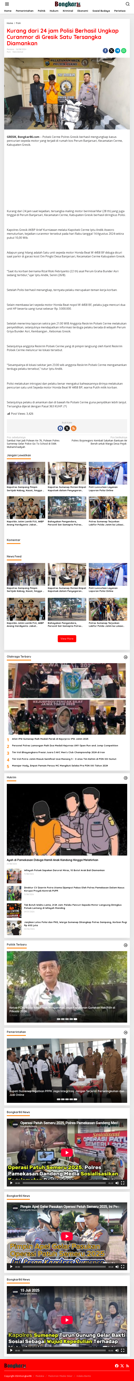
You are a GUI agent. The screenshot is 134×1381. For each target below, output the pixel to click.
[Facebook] (60, 428)
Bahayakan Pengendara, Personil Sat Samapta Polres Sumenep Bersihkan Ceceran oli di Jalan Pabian (66, 523)
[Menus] (7, 4)
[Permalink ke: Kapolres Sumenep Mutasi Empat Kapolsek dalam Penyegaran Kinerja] (67, 473)
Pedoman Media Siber (60, 1376)
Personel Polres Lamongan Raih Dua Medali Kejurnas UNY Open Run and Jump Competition (65, 745)
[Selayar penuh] (122, 1183)
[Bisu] (117, 1183)
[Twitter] (67, 428)
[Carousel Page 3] (67, 1019)
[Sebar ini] (105, 50)
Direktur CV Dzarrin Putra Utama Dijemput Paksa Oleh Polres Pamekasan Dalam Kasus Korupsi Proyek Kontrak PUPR (74, 889)
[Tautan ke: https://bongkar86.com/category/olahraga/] (126, 657)
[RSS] (73, 428)
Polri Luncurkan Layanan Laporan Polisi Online (103, 489)
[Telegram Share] (117, 50)
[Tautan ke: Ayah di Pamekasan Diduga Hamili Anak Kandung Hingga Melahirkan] (67, 819)
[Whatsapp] (123, 50)
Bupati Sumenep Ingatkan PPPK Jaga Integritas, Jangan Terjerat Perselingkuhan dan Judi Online (66, 1093)
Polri (9, 52)
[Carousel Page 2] (63, 1019)
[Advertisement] (67, 182)
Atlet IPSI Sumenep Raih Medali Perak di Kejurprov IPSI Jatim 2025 (50, 738)
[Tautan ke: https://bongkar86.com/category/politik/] (126, 945)
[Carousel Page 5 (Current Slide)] (75, 1019)
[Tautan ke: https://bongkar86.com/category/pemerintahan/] (126, 1032)
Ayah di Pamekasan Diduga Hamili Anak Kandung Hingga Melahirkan (52, 860)
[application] (67, 1153)
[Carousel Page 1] (58, 1019)
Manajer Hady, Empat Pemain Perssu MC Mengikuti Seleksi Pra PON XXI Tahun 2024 (60, 765)
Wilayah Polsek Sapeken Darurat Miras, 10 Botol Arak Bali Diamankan (64, 870)
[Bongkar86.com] (68, 3)
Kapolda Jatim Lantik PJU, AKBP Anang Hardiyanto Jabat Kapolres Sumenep (25, 523)
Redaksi (40, 1376)
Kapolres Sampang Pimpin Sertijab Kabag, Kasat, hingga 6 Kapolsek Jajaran (25, 489)
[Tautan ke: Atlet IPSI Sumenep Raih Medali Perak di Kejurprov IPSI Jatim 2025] (67, 699)
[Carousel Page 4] (71, 1019)
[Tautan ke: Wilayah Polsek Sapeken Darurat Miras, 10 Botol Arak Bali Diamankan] (14, 875)
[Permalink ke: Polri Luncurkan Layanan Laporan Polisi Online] (108, 473)
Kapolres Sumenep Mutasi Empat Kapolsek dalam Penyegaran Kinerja (67, 489)
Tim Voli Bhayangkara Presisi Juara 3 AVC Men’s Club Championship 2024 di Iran (58, 752)
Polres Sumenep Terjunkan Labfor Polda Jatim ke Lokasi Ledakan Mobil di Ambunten (106, 523)
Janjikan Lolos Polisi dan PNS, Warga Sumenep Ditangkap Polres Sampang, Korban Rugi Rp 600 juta (75, 924)
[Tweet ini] (111, 50)
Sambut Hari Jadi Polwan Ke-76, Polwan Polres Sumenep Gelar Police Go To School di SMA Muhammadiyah (33, 442)
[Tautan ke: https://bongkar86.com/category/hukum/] (126, 778)
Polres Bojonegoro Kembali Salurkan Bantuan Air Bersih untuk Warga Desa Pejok (99, 440)
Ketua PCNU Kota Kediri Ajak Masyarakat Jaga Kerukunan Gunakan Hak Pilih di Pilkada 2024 (62, 1009)
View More (67, 638)
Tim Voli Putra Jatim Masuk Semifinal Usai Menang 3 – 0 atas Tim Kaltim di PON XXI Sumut (64, 759)
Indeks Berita (84, 1376)
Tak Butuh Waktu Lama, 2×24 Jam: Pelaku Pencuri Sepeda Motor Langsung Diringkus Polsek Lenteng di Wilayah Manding (73, 906)
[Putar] (11, 1183)
